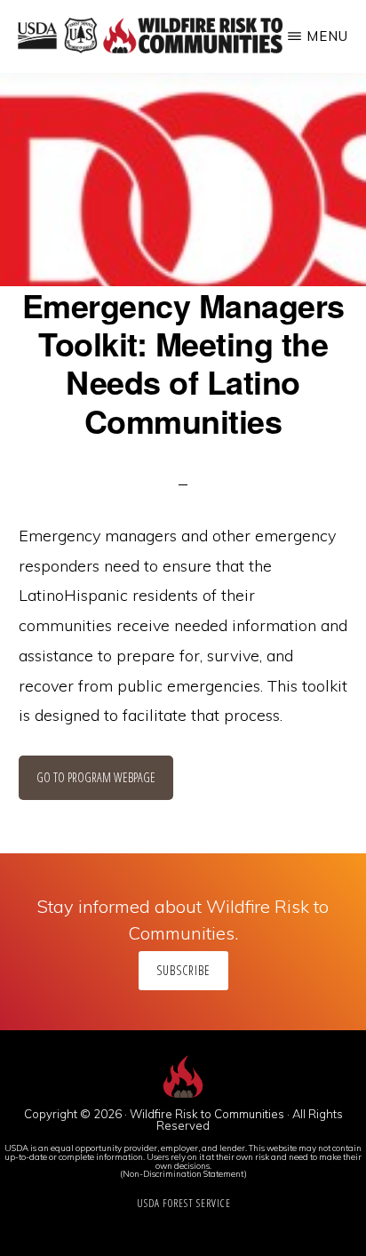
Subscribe (183, 970)
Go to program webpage (95, 777)
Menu (327, 36)
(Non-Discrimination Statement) (183, 1173)
